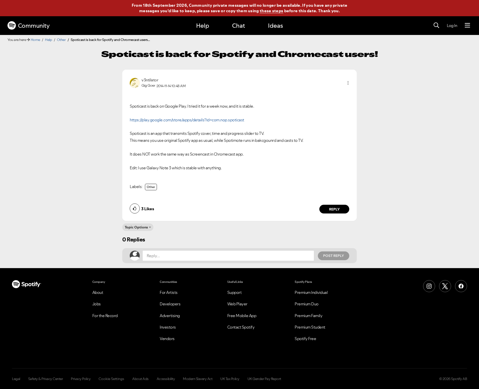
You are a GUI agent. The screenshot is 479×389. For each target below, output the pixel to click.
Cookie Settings (111, 379)
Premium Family (308, 315)
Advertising (170, 315)
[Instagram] (429, 286)
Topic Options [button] (136, 227)
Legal (16, 379)
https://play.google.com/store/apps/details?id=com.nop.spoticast (187, 120)
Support (234, 292)
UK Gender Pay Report (264, 379)
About (97, 292)
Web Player (237, 304)
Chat (238, 25)
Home (35, 39)
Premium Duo (307, 304)
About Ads (140, 379)
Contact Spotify (241, 327)
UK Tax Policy (230, 379)
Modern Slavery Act (197, 379)
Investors (168, 327)
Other (61, 39)
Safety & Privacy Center (45, 379)
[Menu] (467, 25)
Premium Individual (311, 292)
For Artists (169, 292)
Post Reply (333, 255)
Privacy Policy (81, 379)
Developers (170, 304)
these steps (271, 10)
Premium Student (310, 327)
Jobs (96, 304)
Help (202, 25)
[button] (348, 83)
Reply (334, 209)
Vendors (167, 338)
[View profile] (135, 82)
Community (34, 25)
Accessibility (166, 379)
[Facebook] (461, 286)
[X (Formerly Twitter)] (445, 286)
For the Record (105, 315)
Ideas (275, 25)
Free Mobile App (241, 315)
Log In (452, 25)
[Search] (436, 25)
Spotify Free (305, 338)
